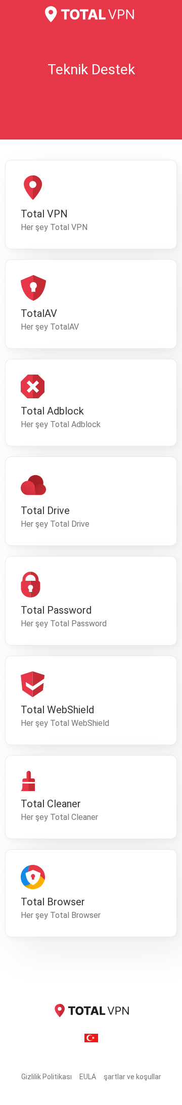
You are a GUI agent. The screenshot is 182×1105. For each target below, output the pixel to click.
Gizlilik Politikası (46, 1077)
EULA (87, 1077)
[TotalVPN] (91, 14)
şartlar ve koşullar (132, 1077)
